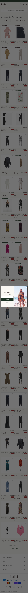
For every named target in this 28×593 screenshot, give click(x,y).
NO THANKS (7, 302)
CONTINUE (6, 299)
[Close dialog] (25, 287)
